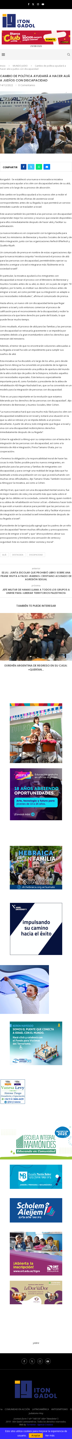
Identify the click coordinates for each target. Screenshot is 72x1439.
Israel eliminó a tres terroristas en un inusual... (36, 666)
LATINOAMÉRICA (40, 1405)
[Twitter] (33, 4)
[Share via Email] (47, 167)
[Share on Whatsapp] (39, 167)
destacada (17, 554)
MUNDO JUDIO (20, 65)
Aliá (4, 554)
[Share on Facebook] (23, 167)
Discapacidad (36, 554)
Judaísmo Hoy (36, 1409)
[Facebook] (28, 4)
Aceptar (35, 1435)
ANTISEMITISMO (59, 1405)
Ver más (50, 1435)
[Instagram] (38, 4)
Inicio (2, 65)
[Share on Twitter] (31, 167)
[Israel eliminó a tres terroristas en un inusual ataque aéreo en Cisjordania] (36, 637)
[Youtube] (43, 4)
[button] (3, 642)
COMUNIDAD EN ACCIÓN (17, 1405)
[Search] (68, 55)
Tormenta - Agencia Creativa (40, 1420)
